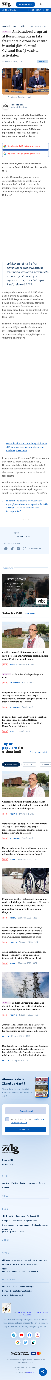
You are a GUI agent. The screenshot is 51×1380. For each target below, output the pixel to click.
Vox (24, 1271)
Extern (42, 1183)
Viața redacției (31, 1220)
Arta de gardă (23, 1225)
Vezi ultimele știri (38, 752)
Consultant (7, 1229)
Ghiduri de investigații (12, 1295)
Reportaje (17, 1260)
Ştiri (14, 26)
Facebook (29, 1335)
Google (18, 1342)
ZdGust (6, 1240)
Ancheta (6, 1286)
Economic (31, 1183)
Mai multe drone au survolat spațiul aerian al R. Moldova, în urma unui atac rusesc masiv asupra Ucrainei (26, 447)
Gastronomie (8, 1225)
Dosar (14, 1286)
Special (6, 1253)
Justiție (5, 1183)
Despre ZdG (7, 1160)
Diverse (5, 1187)
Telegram (14, 1335)
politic (13, 1231)
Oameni (27, 1260)
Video (5, 1196)
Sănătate (20, 1216)
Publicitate (7, 1164)
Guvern (11, 765)
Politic (22, 26)
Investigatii (9, 1280)
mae (28, 536)
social (21, 1231)
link (8, 596)
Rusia (29, 765)
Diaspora (6, 1220)
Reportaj (16, 1271)
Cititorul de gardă (40, 1225)
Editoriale (15, 683)
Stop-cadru (33, 1271)
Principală (6, 26)
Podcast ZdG (33, 1216)
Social (13, 859)
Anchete (6, 1271)
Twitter (25, 1342)
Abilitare (6, 1260)
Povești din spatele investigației (17, 1291)
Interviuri (15, 707)
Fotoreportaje (40, 1260)
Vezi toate (30, 614)
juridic (5, 1231)
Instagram (37, 1335)
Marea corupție (26, 1286)
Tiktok (33, 1342)
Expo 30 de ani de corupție (25, 1264)
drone (20, 536)
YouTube (21, 1335)
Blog (5, 1209)
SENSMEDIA (30, 1372)
